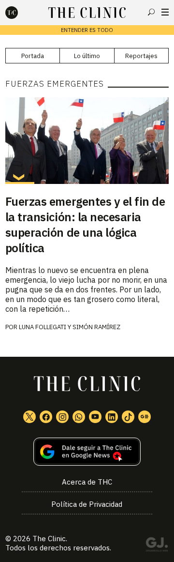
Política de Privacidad (86, 504)
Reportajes (141, 56)
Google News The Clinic (144, 416)
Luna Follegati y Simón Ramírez (69, 327)
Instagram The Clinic (62, 416)
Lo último (87, 56)
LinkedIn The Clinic (111, 416)
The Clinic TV (95, 416)
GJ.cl (157, 546)
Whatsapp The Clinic (78, 416)
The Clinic (49, 538)
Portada (32, 56)
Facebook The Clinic (46, 416)
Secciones (165, 12)
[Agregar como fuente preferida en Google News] (87, 452)
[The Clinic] (19, 12)
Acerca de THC (87, 481)
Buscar (151, 12)
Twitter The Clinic (29, 416)
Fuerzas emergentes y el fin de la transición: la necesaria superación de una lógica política (85, 225)
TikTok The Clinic (128, 416)
